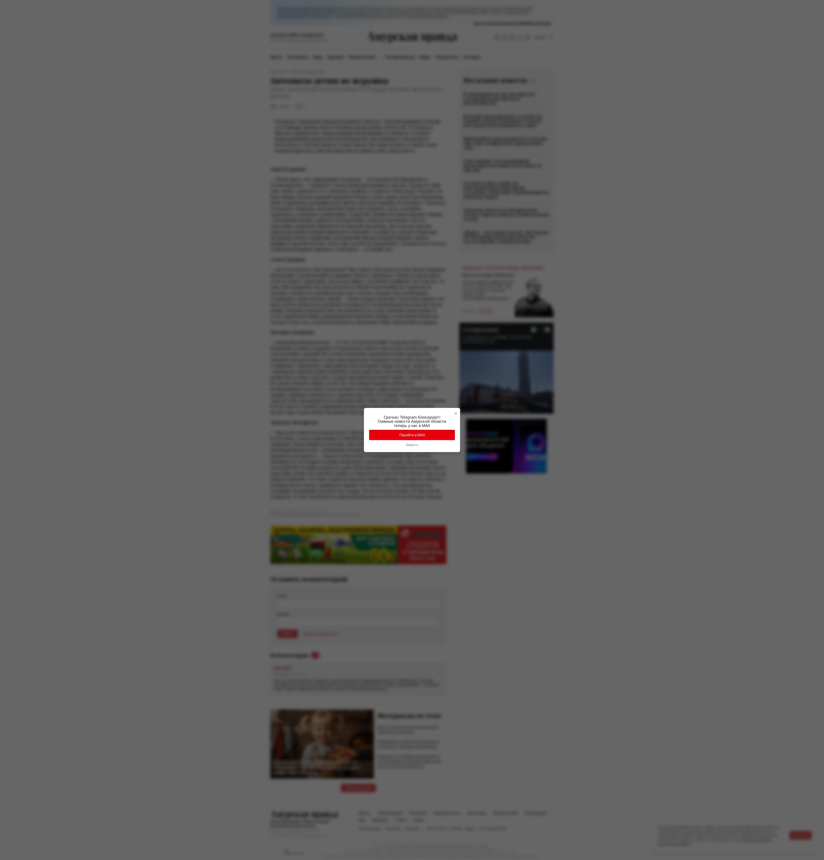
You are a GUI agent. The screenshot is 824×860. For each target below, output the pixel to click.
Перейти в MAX (412, 435)
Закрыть (412, 445)
